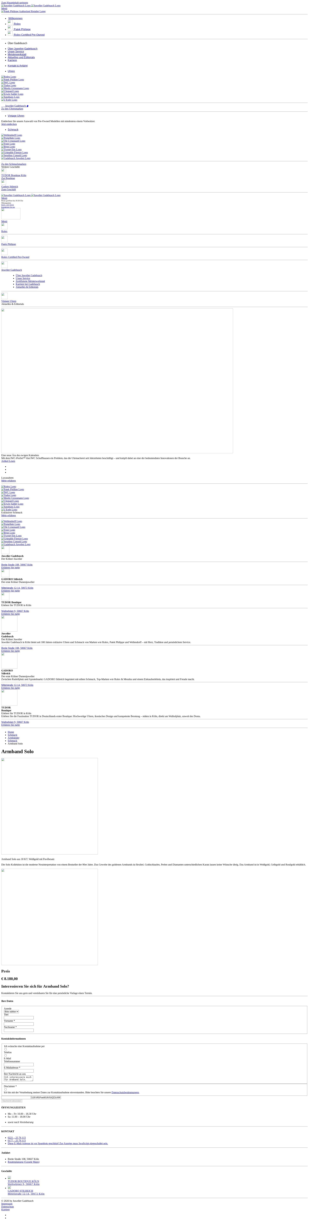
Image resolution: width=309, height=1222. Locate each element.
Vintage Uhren (16, 115)
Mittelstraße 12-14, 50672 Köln (17, 587)
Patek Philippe (22, 29)
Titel (6, 1014)
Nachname (10, 1027)
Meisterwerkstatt (17, 54)
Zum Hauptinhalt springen (14, 2)
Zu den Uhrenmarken (12, 108)
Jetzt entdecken (9, 124)
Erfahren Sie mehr (10, 567)
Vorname (9, 1020)
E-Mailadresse (12, 1067)
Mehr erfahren (8, 480)
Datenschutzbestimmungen (125, 1092)
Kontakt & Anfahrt (18, 65)
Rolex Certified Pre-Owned (29, 34)
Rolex (17, 24)
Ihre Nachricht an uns (15, 1074)
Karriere (12, 60)
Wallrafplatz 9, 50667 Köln (15, 611)
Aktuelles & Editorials (27, 287)
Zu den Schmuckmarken (13, 164)
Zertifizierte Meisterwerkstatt (30, 281)
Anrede (7, 1008)
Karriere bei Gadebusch (28, 284)
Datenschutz (7, 1206)
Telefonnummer (12, 1061)
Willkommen (15, 18)
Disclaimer (10, 1086)
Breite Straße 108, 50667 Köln (17, 564)
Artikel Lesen (8, 461)
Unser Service (16, 51)
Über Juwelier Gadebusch (22, 48)
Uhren (11, 71)
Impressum (6, 1203)
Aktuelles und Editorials (21, 57)
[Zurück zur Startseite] (31, 5)
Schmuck (13, 129)
